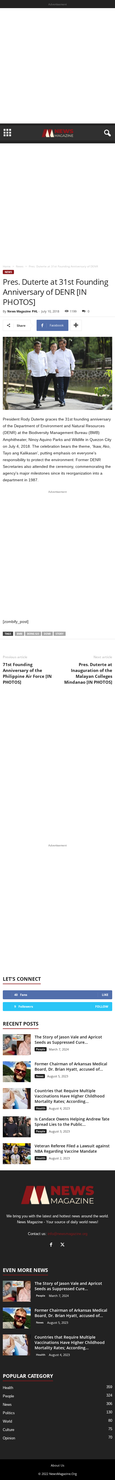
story (60, 634)
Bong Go (33, 634)
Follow (101, 1006)
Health (40, 1108)
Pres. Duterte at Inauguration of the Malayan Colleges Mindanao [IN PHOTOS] (88, 673)
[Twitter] (63, 1245)
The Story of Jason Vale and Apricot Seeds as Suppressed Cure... (68, 1039)
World (7, 1421)
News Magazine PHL (22, 311)
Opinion (9, 1438)
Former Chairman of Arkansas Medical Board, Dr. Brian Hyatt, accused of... (71, 1066)
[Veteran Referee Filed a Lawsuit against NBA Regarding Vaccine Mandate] (17, 1153)
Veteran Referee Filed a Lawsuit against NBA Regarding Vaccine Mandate (72, 1148)
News (19, 266)
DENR (47, 634)
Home (7, 266)
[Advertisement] (57, 65)
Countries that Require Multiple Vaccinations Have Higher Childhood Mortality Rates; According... (70, 1096)
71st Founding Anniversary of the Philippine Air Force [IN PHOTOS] (27, 673)
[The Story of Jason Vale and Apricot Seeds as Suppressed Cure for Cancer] (17, 1044)
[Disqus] (57, 764)
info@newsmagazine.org (67, 1234)
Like (105, 995)
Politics (9, 1413)
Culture (8, 1430)
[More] (76, 325)
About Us (57, 1465)
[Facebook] (52, 1245)
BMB (19, 634)
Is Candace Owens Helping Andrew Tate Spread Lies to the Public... (72, 1121)
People (40, 1049)
